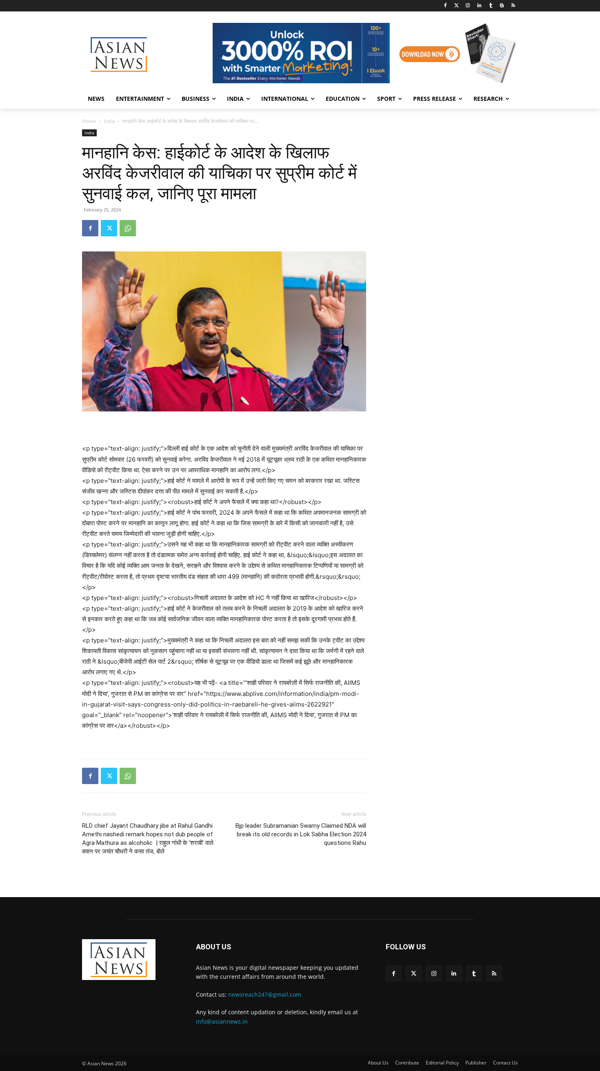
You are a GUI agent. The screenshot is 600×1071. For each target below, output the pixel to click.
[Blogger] (502, 6)
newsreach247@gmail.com (264, 994)
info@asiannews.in (222, 1021)
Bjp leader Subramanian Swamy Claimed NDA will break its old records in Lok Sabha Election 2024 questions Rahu (301, 834)
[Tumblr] (491, 6)
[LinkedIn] (479, 6)
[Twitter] (456, 6)
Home (89, 121)
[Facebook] (445, 6)
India (109, 121)
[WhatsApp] (128, 228)
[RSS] (513, 6)
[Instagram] (468, 6)
